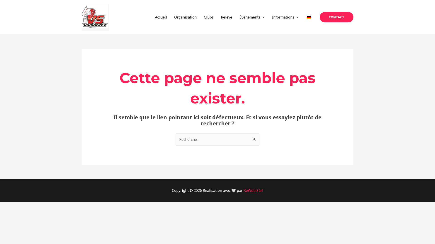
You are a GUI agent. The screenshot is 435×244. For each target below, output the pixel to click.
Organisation (185, 17)
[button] (262, 17)
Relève (226, 17)
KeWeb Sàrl (253, 190)
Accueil (161, 17)
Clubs (209, 17)
